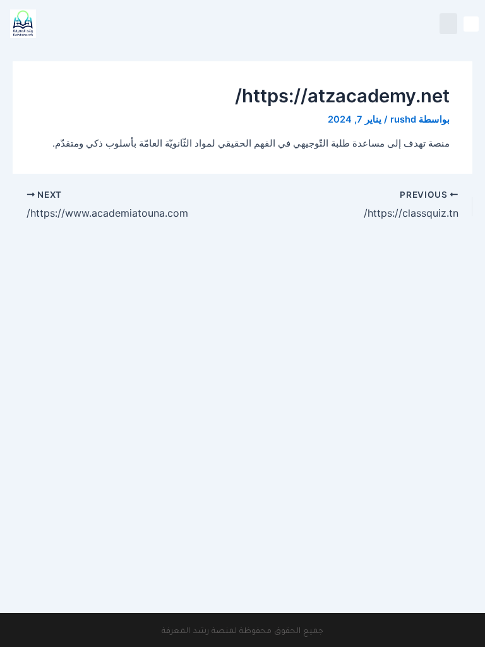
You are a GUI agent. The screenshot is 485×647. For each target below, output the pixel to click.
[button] (471, 24)
